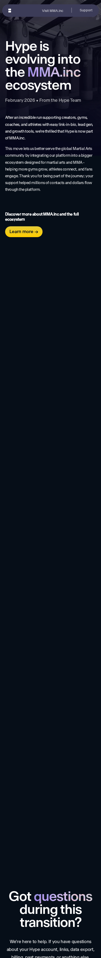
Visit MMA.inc (52, 11)
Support (86, 10)
